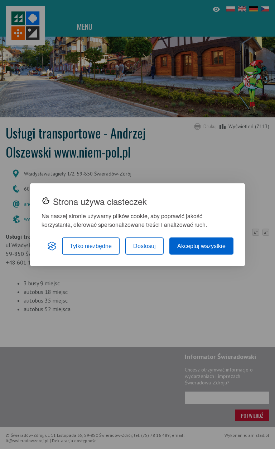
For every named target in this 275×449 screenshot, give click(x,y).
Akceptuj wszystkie (201, 246)
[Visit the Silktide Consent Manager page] (52, 246)
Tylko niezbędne (91, 246)
